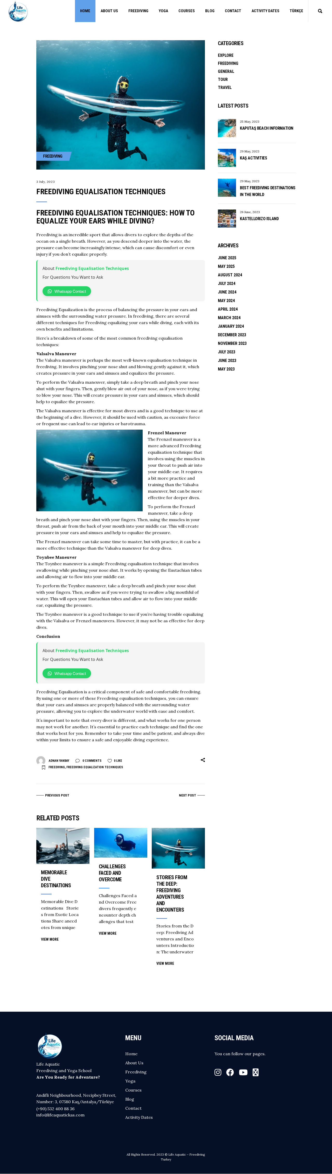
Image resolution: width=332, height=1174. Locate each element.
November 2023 (232, 343)
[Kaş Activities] (227, 158)
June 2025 (227, 257)
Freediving (53, 156)
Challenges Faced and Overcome (112, 873)
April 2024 (228, 309)
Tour (223, 79)
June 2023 (227, 360)
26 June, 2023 (250, 212)
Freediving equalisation (120, 698)
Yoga (130, 1081)
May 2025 (226, 266)
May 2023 (226, 369)
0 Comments (91, 761)
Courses (133, 1090)
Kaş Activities (253, 158)
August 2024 (230, 274)
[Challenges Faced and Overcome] (120, 843)
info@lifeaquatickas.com (60, 1114)
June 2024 (227, 292)
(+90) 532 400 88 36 (55, 1108)
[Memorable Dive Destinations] (62, 846)
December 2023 (232, 334)
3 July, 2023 (45, 182)
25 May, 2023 (249, 121)
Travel (225, 87)
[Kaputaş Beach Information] (227, 128)
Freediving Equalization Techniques (94, 767)
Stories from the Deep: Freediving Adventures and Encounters (171, 893)
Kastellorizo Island (259, 218)
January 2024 (231, 326)
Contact (133, 1108)
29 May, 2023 (249, 151)
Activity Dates (139, 1117)
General (226, 71)
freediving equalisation (160, 338)
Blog (129, 1099)
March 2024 (229, 317)
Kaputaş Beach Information (266, 128)
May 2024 (226, 300)
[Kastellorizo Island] (227, 218)
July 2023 (226, 352)
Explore (225, 55)
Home (131, 1053)
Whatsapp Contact (70, 291)
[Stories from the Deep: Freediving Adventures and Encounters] (178, 848)
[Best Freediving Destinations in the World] (227, 188)
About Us (134, 1062)
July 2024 (226, 283)
